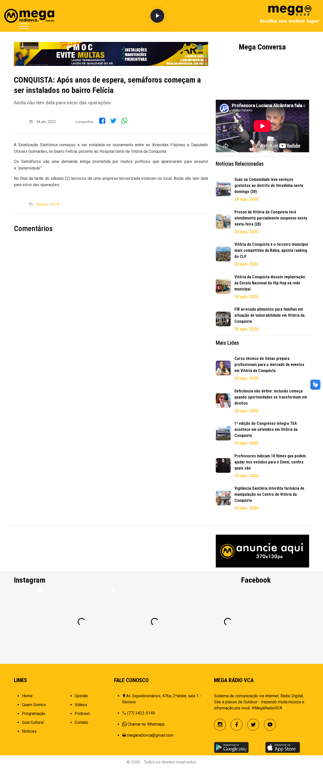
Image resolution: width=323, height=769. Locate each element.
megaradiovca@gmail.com (150, 735)
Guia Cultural (33, 722)
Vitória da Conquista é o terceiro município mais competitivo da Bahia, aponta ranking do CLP (271, 250)
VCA (55, 204)
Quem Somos (34, 704)
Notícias (42, 204)
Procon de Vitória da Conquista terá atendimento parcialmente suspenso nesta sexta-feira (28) (270, 218)
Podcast (82, 713)
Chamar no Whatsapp (146, 724)
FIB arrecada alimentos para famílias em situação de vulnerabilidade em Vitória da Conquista (269, 315)
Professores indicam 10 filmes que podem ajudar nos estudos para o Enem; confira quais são (270, 462)
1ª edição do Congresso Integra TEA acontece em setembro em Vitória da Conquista (266, 429)
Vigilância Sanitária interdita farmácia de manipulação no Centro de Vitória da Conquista (269, 494)
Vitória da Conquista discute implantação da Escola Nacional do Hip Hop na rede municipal (269, 283)
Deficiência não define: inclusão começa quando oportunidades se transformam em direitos (270, 397)
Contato (81, 722)
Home (27, 695)
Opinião (81, 695)
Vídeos (81, 704)
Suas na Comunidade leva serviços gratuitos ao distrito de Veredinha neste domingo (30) (268, 185)
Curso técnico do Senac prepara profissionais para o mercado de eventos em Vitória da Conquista (269, 364)
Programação (33, 713)
